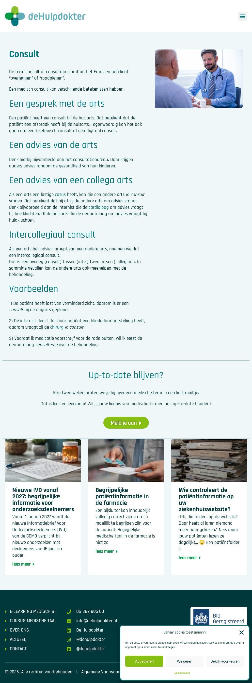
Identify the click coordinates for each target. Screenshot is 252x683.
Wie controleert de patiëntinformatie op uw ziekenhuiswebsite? (206, 499)
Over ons (19, 630)
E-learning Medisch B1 (33, 611)
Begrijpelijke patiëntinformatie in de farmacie (122, 496)
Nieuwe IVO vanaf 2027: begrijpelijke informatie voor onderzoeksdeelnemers (43, 499)
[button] (241, 632)
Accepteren (144, 661)
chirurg (56, 327)
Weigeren (184, 661)
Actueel (18, 639)
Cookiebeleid (182, 673)
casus (60, 195)
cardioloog (99, 207)
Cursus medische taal (33, 621)
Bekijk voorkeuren (224, 661)
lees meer (21, 564)
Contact (18, 649)
